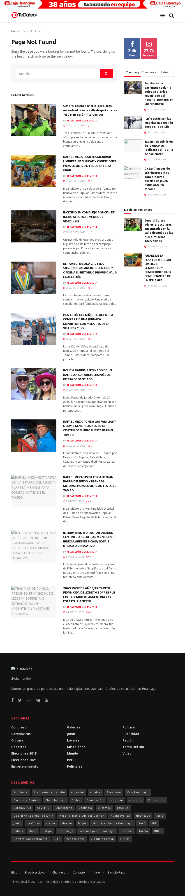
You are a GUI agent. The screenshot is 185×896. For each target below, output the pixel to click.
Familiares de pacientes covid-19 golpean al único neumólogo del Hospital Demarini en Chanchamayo (158, 93)
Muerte (67, 823)
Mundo (72, 753)
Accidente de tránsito (49, 792)
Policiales (74, 766)
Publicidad (131, 734)
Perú (70, 760)
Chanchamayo (55, 800)
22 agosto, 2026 (75, 125)
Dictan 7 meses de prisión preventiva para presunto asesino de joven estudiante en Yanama (157, 179)
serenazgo (65, 831)
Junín (71, 734)
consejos (135, 800)
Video (127, 753)
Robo (33, 831)
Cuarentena (64, 807)
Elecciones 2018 (24, 753)
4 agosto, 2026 (74, 612)
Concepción (95, 800)
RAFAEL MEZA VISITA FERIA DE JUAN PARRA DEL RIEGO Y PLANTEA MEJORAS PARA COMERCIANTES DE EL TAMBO (89, 483)
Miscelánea (76, 747)
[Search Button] (106, 73)
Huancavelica (120, 815)
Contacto (79, 872)
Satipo (47, 831)
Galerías (73, 727)
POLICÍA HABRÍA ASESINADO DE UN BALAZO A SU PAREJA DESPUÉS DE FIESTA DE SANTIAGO (87, 374)
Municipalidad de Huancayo (112, 823)
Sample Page (116, 872)
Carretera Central (26, 800)
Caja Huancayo (137, 792)
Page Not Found (33, 31)
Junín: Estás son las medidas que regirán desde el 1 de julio (158, 122)
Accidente (21, 792)
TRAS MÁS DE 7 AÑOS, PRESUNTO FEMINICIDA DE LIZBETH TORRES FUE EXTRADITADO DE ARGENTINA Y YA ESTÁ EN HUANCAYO (89, 594)
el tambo (104, 807)
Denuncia (85, 807)
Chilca (76, 800)
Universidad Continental (31, 838)
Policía (18, 831)
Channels (58, 872)
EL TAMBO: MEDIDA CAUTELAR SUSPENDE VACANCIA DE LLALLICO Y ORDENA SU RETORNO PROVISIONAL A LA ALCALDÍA (90, 270)
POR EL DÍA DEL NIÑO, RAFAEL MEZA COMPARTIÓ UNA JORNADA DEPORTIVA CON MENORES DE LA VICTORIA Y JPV (88, 321)
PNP (154, 823)
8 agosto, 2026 (74, 501)
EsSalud (122, 807)
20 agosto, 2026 (75, 232)
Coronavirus (21, 734)
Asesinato (114, 792)
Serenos (127, 831)
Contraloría (156, 800)
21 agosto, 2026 (75, 181)
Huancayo (143, 815)
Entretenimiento (24, 766)
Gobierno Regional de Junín (33, 815)
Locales (73, 740)
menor (51, 823)
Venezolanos (75, 838)
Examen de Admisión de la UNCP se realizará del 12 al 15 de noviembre (158, 148)
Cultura (17, 740)
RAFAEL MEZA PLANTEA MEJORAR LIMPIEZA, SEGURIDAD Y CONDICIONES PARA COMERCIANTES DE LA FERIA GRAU (89, 163)
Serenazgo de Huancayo (97, 831)
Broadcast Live (35, 872)
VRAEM (125, 838)
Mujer (82, 823)
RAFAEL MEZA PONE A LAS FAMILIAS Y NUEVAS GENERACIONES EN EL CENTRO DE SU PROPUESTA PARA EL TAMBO (89, 428)
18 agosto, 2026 (75, 338)
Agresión (77, 792)
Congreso (19, 727)
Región (128, 740)
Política (129, 727)
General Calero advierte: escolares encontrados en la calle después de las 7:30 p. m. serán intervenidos (90, 110)
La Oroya (33, 823)
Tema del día (133, 747)
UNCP (158, 831)
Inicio (96, 872)
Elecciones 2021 (24, 760)
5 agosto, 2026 (74, 556)
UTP (57, 838)
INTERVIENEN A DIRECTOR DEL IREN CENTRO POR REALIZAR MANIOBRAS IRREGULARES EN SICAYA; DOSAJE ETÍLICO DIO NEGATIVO (88, 539)
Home (15, 31)
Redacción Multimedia (82, 120)
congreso (116, 800)
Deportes (18, 747)
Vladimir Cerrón (102, 838)
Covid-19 (43, 807)
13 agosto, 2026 (75, 390)
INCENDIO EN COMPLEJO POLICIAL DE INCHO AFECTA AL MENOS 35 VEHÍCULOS (89, 216)
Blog (14, 872)
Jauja (160, 815)
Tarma (143, 831)
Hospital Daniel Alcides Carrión (81, 815)
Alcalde (95, 792)
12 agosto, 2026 (75, 445)
